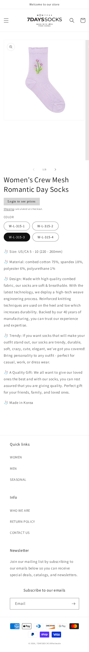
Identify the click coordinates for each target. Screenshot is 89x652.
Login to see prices (22, 201)
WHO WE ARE (20, 510)
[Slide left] (33, 169)
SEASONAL (18, 479)
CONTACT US (20, 532)
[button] (6, 20)
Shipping (9, 209)
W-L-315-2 (45, 226)
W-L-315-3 (17, 237)
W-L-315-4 (46, 237)
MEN (13, 468)
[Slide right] (55, 169)
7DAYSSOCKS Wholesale (49, 643)
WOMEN (16, 457)
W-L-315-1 (17, 226)
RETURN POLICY (22, 521)
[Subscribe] (73, 603)
